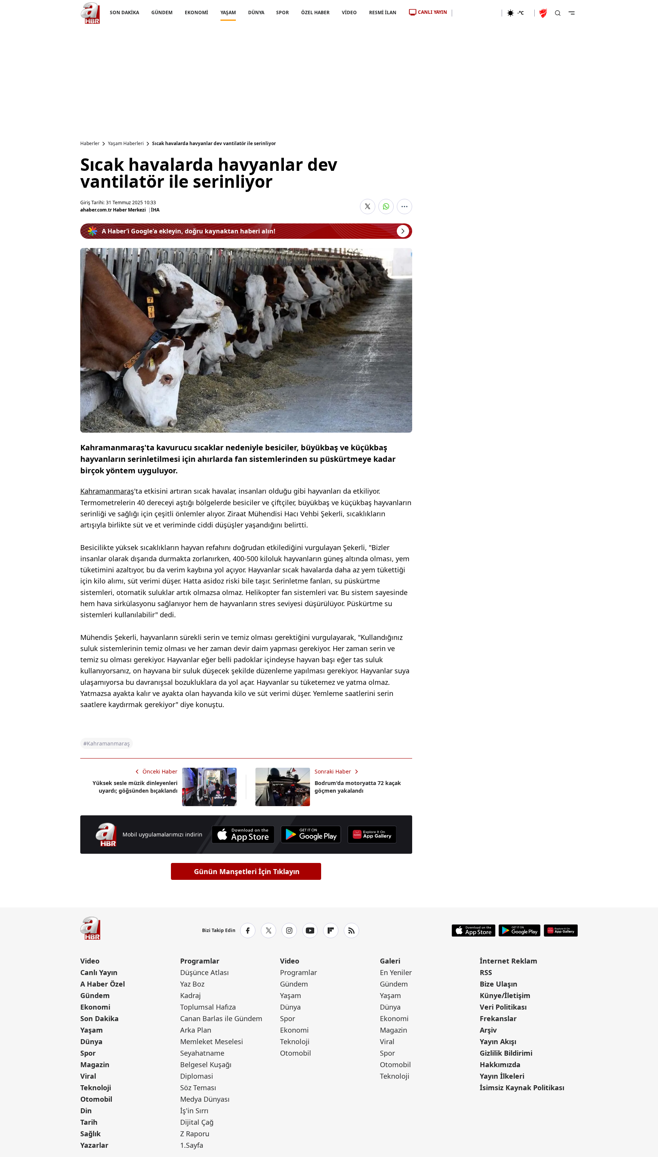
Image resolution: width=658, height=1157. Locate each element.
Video (89, 960)
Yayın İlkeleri (502, 1076)
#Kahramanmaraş (106, 743)
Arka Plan (195, 1030)
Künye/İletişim (505, 995)
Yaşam (91, 1030)
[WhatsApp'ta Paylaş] (386, 206)
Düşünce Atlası (204, 972)
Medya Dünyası (205, 1099)
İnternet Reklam (508, 960)
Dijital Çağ (197, 1122)
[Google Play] (311, 834)
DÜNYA (256, 12)
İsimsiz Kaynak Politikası (522, 1087)
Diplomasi (196, 1076)
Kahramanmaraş (107, 491)
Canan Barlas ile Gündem (221, 1018)
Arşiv (488, 1030)
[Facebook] (247, 930)
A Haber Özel (102, 983)
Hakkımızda (500, 1064)
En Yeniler (396, 972)
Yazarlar (94, 1145)
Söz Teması (198, 1087)
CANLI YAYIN (432, 12)
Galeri (390, 960)
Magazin (94, 1064)
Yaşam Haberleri (126, 143)
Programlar (199, 960)
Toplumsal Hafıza (208, 1007)
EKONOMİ (196, 12)
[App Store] (243, 834)
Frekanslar (498, 1018)
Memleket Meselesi (211, 1041)
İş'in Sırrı (194, 1110)
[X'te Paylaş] (367, 206)
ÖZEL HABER (315, 12)
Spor (88, 1053)
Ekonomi (95, 1007)
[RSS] (351, 930)
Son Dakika (99, 1018)
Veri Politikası (503, 1007)
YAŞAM (227, 12)
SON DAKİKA (124, 12)
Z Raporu (194, 1133)
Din (86, 1110)
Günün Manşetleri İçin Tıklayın (247, 871)
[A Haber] (90, 13)
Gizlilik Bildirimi (506, 1053)
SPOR (282, 12)
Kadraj (190, 995)
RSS (486, 972)
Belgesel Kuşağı (206, 1064)
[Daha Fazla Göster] (404, 206)
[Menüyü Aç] (571, 13)
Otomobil (96, 1099)
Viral (88, 1076)
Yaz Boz (192, 983)
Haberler (89, 143)
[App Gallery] (371, 834)
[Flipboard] (330, 930)
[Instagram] (289, 930)
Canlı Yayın (99, 972)
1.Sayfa (191, 1145)
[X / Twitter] (268, 930)
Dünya (91, 1041)
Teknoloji (95, 1087)
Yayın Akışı (498, 1041)
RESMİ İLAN (382, 12)
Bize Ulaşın (498, 983)
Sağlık (90, 1133)
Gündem (95, 995)
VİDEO (349, 12)
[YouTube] (310, 930)
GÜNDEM (161, 12)
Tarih (89, 1122)
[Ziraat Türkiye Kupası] (544, 13)
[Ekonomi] (477, 13)
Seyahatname (202, 1053)
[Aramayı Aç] (557, 13)
